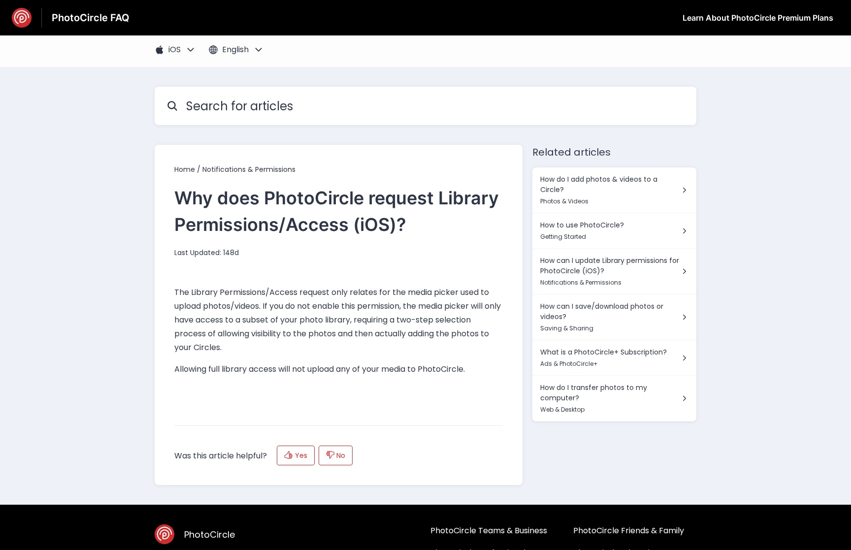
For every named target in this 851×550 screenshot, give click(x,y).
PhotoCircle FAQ (91, 18)
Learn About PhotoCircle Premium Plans (758, 18)
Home (184, 169)
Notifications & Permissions (248, 169)
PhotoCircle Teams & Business (488, 530)
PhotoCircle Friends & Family (628, 530)
